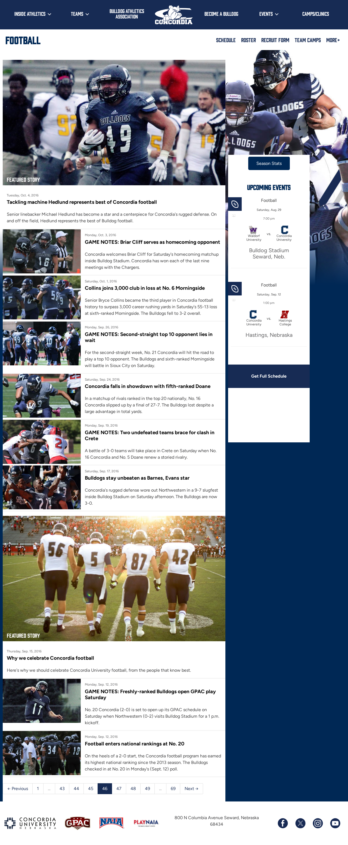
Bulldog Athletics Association (127, 14)
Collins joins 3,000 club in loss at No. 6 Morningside (145, 288)
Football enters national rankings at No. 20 (134, 744)
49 (147, 788)
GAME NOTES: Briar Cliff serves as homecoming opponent (152, 242)
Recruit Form (275, 39)
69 (173, 788)
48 (133, 788)
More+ (333, 39)
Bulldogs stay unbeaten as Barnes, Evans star (137, 478)
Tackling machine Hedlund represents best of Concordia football (82, 202)
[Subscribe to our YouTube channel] (335, 823)
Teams (77, 14)
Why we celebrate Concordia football (50, 658)
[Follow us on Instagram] (317, 823)
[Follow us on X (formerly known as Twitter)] (300, 823)
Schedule (226, 39)
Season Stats (269, 163)
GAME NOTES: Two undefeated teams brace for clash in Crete (150, 435)
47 (119, 788)
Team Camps (308, 39)
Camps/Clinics (315, 14)
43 (62, 788)
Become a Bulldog (221, 14)
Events (266, 14)
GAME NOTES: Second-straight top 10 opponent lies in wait (149, 337)
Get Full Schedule (269, 376)
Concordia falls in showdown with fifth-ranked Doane (147, 386)
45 (90, 788)
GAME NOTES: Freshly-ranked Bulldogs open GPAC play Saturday (150, 694)
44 (76, 788)
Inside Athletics (29, 14)
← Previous (17, 788)
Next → (191, 788)
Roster (248, 39)
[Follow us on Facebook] (282, 823)
